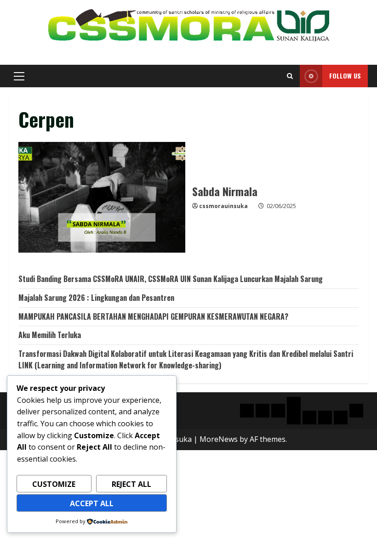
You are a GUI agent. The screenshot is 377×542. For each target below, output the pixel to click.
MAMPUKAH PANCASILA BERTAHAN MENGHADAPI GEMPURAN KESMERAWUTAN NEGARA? (153, 316)
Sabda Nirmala (101, 197)
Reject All (131, 484)
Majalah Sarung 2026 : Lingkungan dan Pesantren (96, 297)
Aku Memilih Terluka (49, 334)
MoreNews (219, 439)
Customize (53, 484)
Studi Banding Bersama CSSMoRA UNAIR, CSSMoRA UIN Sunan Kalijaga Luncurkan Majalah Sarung (170, 278)
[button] (19, 76)
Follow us (345, 75)
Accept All (92, 503)
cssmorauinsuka (223, 206)
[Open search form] (290, 76)
